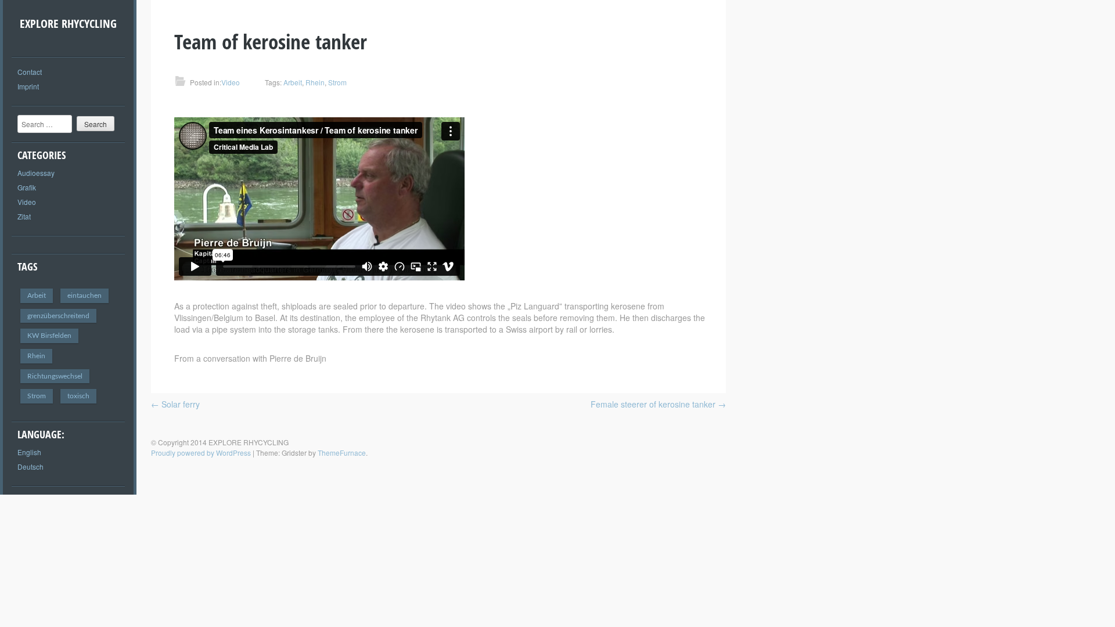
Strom (36, 395)
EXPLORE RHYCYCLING (68, 23)
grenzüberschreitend (58, 315)
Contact (29, 72)
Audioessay (36, 173)
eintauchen (84, 295)
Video (26, 202)
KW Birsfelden (49, 335)
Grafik (26, 187)
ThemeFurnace (342, 452)
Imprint (28, 86)
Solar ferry (175, 404)
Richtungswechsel (54, 376)
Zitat (24, 216)
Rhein (36, 355)
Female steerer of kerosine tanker (658, 404)
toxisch (78, 395)
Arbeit (36, 295)
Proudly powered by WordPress (201, 452)
